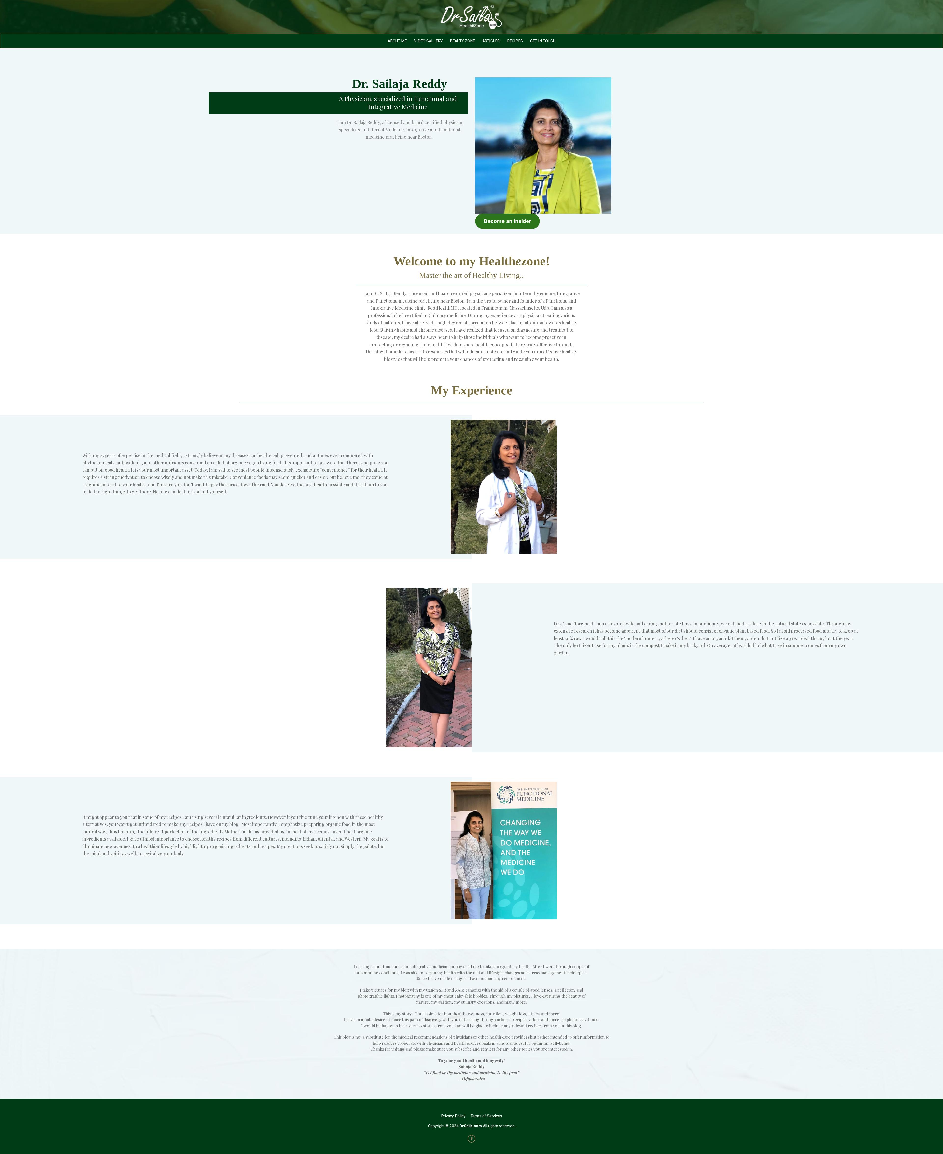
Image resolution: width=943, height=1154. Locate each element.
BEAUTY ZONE (462, 41)
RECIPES (515, 41)
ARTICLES (491, 41)
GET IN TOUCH (542, 41)
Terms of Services (486, 1116)
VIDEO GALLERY (428, 41)
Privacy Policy (453, 1116)
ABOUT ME (397, 41)
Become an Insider (507, 221)
